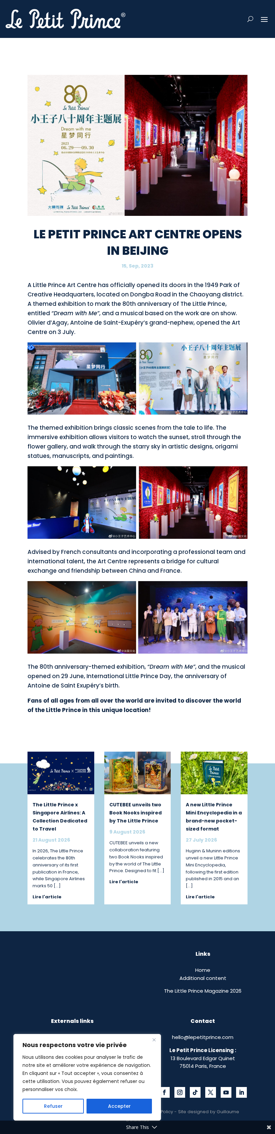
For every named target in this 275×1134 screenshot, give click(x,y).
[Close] (154, 1040)
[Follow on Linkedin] (241, 1092)
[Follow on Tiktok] (195, 1092)
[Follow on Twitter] (210, 1092)
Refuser (53, 1106)
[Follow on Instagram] (179, 1092)
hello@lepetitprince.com (202, 1037)
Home (202, 970)
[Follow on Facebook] (164, 1092)
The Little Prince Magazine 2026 (202, 990)
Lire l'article (47, 897)
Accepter (119, 1106)
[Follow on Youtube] (226, 1092)
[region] (87, 1077)
